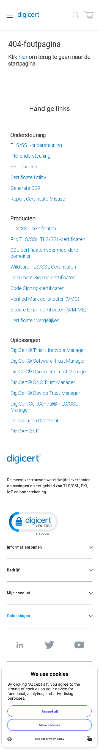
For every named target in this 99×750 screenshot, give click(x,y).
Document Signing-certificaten (42, 277)
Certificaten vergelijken (34, 320)
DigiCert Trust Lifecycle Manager (47, 350)
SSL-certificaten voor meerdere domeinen (44, 253)
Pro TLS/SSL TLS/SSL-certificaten (47, 239)
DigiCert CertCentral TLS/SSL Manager (44, 407)
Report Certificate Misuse (37, 199)
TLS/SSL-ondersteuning (36, 145)
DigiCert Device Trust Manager (45, 393)
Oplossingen (18, 615)
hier (23, 56)
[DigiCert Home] (29, 15)
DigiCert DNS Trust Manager (42, 382)
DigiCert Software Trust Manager (47, 361)
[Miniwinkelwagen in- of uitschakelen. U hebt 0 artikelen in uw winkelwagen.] (89, 15)
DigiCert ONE (24, 431)
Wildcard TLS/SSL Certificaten (43, 267)
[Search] (75, 15)
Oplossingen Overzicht (34, 420)
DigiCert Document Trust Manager (48, 371)
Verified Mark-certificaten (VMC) (44, 299)
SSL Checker (24, 166)
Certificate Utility (28, 177)
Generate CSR (25, 188)
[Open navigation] (9, 15)
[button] (33, 523)
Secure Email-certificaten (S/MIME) (48, 309)
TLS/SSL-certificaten (33, 228)
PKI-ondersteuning (30, 156)
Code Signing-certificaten (37, 288)
